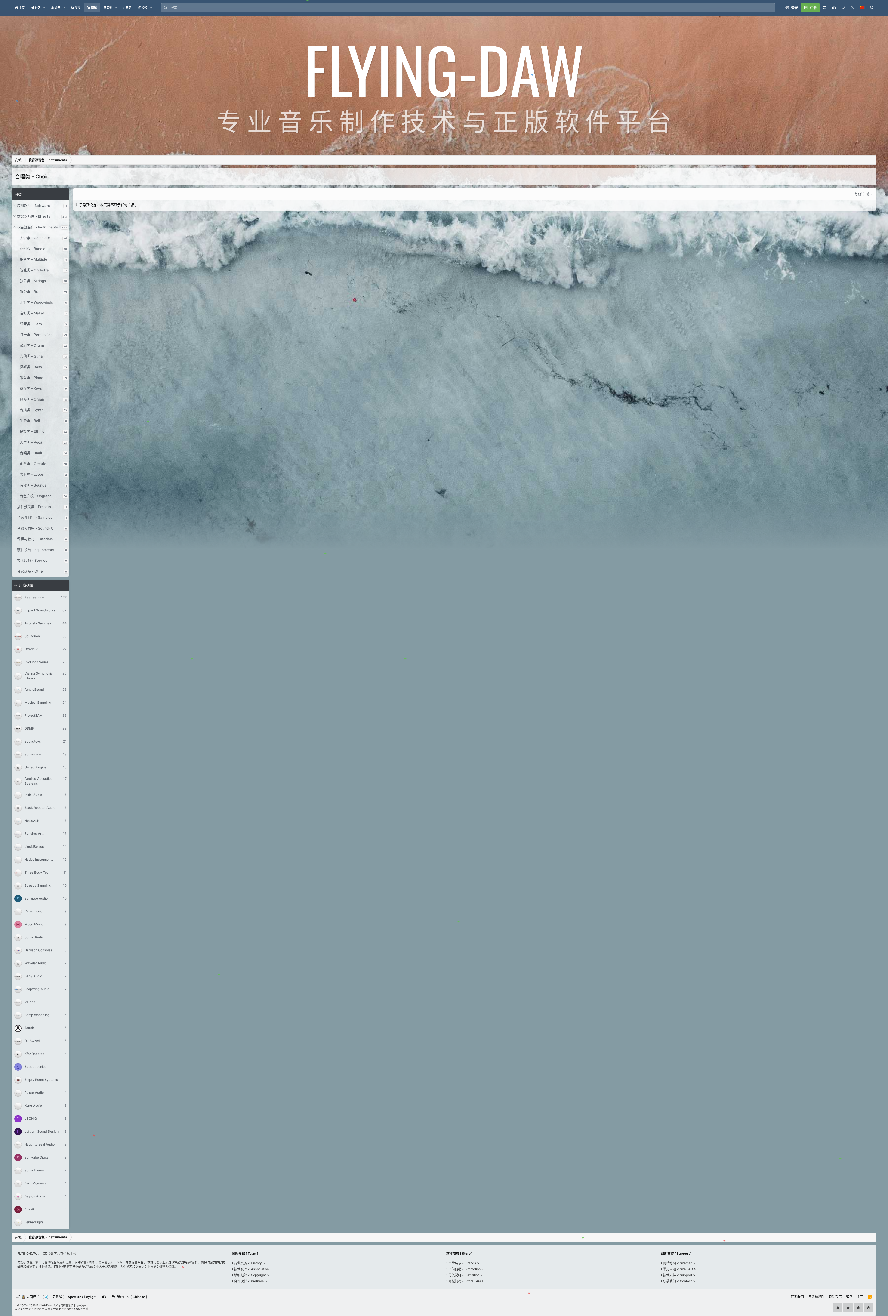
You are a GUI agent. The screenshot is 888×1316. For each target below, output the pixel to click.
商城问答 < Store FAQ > (465, 1281)
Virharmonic (34, 911)
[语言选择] (862, 7)
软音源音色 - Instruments (37, 227)
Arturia (30, 1028)
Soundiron (32, 636)
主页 (860, 1297)
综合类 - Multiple (33, 259)
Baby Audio (33, 976)
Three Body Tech (37, 873)
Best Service (34, 597)
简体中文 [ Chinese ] (131, 1297)
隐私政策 (835, 1297)
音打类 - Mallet (32, 313)
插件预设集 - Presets (34, 507)
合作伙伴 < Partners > (250, 1281)
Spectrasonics (35, 1067)
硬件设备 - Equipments (35, 550)
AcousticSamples (38, 623)
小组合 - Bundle (32, 249)
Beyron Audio (35, 1196)
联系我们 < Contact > (678, 1281)
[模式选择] (843, 7)
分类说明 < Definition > (464, 1275)
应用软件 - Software (33, 205)
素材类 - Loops (32, 474)
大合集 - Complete (35, 238)
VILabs (30, 1002)
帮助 (849, 1297)
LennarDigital (34, 1222)
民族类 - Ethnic (32, 431)
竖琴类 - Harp (31, 324)
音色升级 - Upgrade (36, 496)
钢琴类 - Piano (31, 378)
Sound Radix (34, 937)
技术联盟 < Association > (252, 1269)
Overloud (31, 649)
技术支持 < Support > (678, 1275)
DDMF (29, 728)
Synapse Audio (36, 898)
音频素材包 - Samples (34, 517)
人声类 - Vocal (31, 442)
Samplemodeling (37, 1015)
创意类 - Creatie (33, 464)
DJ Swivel (32, 1041)
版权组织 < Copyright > (251, 1275)
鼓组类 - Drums (32, 345)
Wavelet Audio (35, 963)
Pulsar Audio (34, 1093)
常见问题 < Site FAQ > (679, 1269)
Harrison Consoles (38, 950)
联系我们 (797, 1297)
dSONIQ (31, 1119)
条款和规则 (816, 1297)
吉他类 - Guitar (32, 356)
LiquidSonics (34, 847)
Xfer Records (34, 1054)
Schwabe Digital (37, 1157)
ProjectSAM (34, 716)
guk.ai (29, 1209)
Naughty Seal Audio (40, 1144)
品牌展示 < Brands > (463, 1263)
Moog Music (34, 924)
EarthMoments (36, 1183)
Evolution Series (37, 662)
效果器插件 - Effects (33, 216)
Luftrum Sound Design (42, 1132)
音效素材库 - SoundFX (35, 528)
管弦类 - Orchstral (35, 270)
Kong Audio (33, 1106)
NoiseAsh (32, 821)
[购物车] (824, 7)
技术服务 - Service (32, 560)
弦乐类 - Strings (33, 281)
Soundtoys (33, 741)
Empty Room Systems (41, 1080)
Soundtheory (34, 1170)
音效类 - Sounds (33, 485)
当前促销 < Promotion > (465, 1269)
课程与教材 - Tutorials (35, 539)
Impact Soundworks (40, 610)
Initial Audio (33, 795)
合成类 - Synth (32, 410)
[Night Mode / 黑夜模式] (852, 7)
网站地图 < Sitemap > (678, 1263)
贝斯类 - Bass (31, 367)
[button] (44, 7)
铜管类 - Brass (31, 292)
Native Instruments (39, 860)
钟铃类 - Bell (30, 421)
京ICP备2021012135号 (29, 1309)
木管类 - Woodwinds (36, 302)
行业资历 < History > (249, 1263)
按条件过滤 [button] (862, 194)
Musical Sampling (38, 703)
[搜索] (871, 7)
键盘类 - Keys (31, 388)
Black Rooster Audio (40, 808)
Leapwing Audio (37, 989)
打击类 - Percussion (36, 335)
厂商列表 (26, 585)
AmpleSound (34, 690)
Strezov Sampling (38, 886)
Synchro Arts (34, 834)
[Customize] (834, 7)
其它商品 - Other (30, 571)
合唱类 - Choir (31, 453)
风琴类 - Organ (32, 399)
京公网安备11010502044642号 (65, 1309)
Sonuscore (33, 754)
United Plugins (35, 767)
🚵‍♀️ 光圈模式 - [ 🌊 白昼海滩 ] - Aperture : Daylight (58, 1297)
